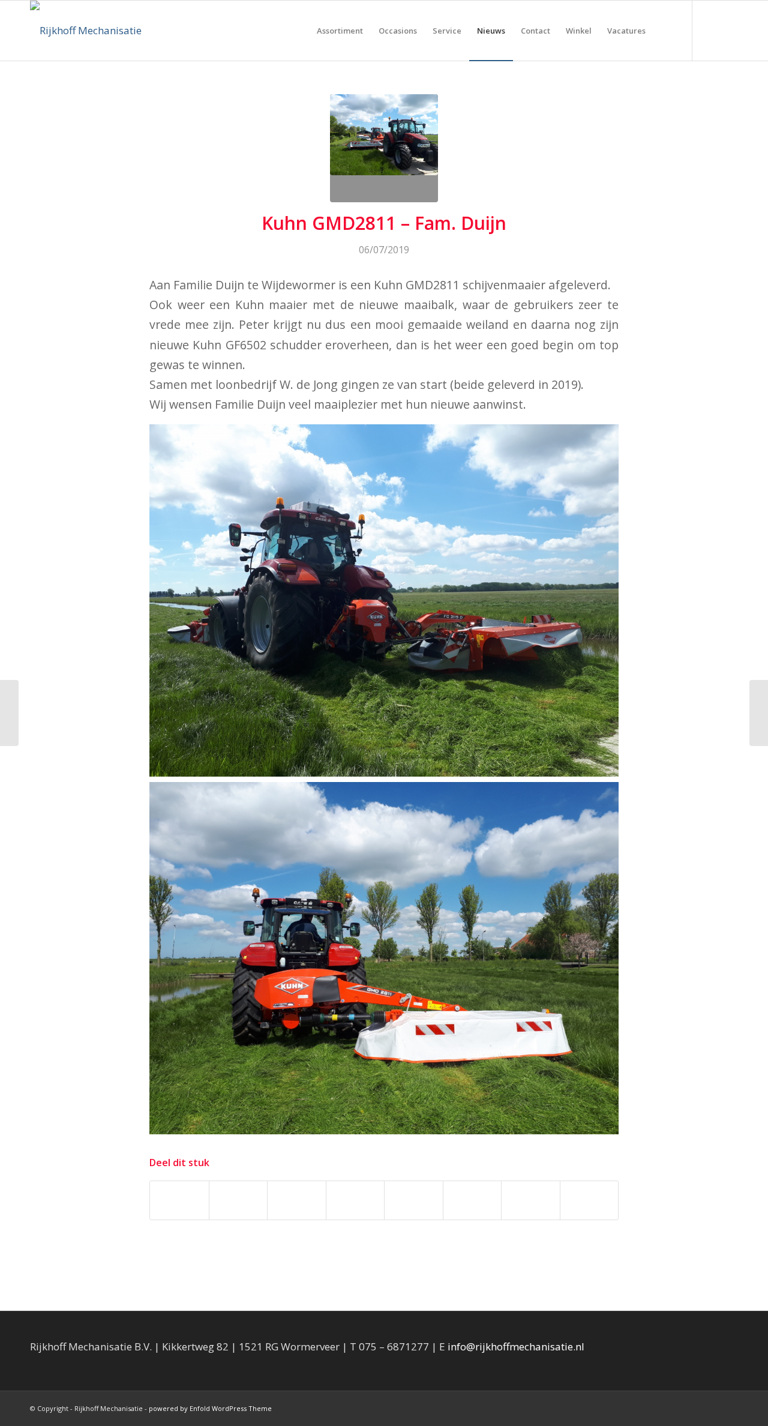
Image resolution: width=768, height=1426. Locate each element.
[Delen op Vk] (472, 1200)
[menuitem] (340, 31)
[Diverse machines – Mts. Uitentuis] (758, 713)
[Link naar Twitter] (729, 30)
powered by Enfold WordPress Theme (210, 1408)
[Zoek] (665, 31)
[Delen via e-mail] (589, 1200)
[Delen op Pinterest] (297, 1200)
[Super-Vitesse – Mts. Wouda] (9, 713)
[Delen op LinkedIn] (355, 1200)
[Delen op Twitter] (238, 1200)
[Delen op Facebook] (179, 1200)
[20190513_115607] (384, 148)
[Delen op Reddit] (531, 1200)
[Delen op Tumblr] (414, 1200)
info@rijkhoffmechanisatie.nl (516, 1346)
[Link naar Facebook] (711, 30)
